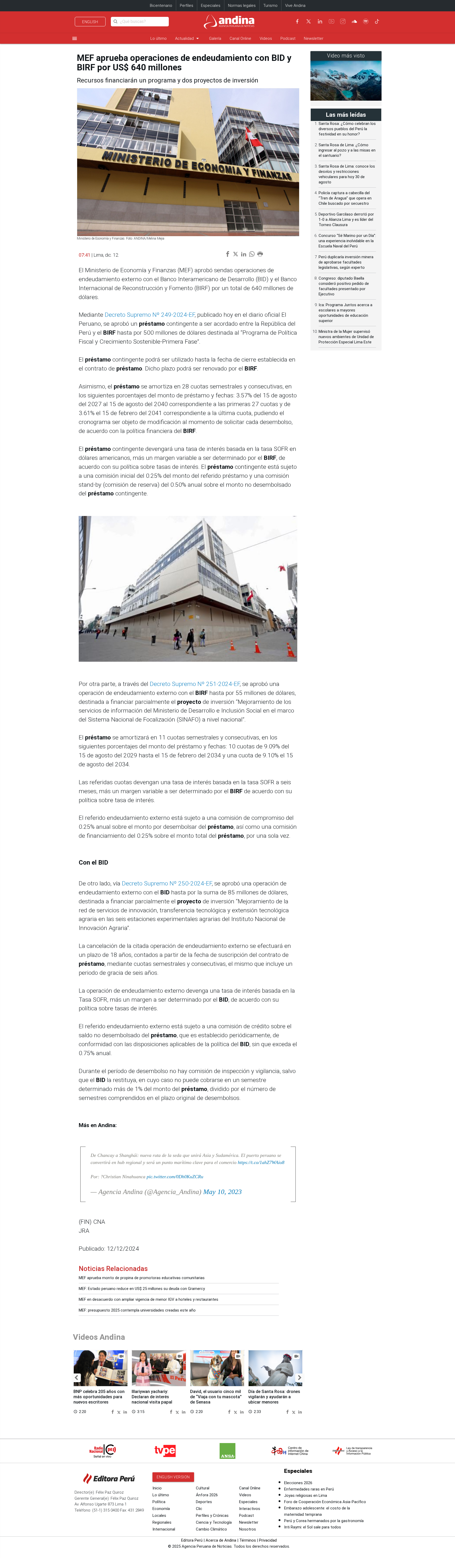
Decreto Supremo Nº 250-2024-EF (167, 883)
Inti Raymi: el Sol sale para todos (312, 1527)
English (90, 22)
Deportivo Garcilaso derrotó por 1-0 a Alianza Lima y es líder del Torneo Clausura (346, 219)
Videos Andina (99, 1337)
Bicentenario (161, 5)
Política (158, 1501)
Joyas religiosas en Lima (305, 1495)
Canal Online (240, 38)
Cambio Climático (211, 1529)
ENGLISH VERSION (173, 1477)
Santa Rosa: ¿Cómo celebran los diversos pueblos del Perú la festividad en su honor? (347, 129)
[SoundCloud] (354, 21)
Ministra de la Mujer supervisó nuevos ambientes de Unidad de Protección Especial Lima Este (346, 336)
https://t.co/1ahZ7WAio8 (261, 1162)
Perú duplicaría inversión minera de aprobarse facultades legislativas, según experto (346, 262)
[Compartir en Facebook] (113, 1411)
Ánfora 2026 (207, 1495)
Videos (266, 38)
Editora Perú (191, 1540)
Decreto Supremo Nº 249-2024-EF (150, 314)
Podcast (287, 38)
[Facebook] (297, 21)
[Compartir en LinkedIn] (125, 1411)
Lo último (158, 38)
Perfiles (186, 5)
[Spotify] (365, 21)
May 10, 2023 (222, 1192)
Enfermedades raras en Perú (309, 1489)
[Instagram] (343, 21)
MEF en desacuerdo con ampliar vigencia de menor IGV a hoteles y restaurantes (148, 1299)
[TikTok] (377, 21)
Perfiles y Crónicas (212, 1515)
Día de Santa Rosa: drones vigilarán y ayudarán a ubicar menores (274, 1397)
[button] (76, 1377)
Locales (159, 1515)
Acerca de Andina (221, 1540)
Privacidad (268, 1540)
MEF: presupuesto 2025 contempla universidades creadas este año (137, 1310)
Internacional (163, 1529)
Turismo (270, 5)
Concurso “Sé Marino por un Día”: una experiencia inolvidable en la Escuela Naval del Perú (347, 241)
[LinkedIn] (320, 21)
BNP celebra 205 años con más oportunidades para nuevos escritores (99, 1397)
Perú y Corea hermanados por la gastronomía (324, 1520)
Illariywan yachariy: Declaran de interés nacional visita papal (152, 1397)
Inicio (157, 1488)
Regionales (161, 1522)
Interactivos (249, 1508)
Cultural (202, 1488)
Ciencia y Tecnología (214, 1522)
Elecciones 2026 (298, 1482)
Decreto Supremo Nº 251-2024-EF (195, 684)
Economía (161, 1508)
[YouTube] (331, 21)
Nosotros (247, 1529)
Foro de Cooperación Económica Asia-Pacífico (325, 1501)
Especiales (210, 5)
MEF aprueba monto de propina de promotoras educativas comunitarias (142, 1277)
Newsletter (313, 38)
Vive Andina (295, 5)
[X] (308, 21)
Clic (199, 1508)
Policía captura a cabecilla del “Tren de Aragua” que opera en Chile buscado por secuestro (345, 198)
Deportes (204, 1501)
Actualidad (188, 38)
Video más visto (346, 56)
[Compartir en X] (120, 1411)
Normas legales (242, 5)
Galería (215, 38)
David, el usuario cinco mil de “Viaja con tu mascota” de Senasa (216, 1397)
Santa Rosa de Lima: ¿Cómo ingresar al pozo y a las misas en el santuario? (347, 150)
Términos (247, 1540)
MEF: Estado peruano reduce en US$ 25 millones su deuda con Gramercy (142, 1288)
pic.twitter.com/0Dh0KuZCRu (175, 1176)
